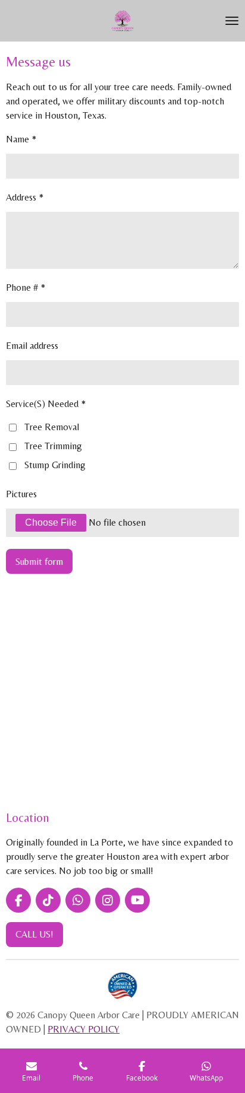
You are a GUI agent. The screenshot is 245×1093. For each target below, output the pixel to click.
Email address (32, 345)
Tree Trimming (53, 446)
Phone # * (25, 287)
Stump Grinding (55, 465)
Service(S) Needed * (46, 403)
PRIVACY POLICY (84, 1029)
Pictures (21, 494)
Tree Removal (51, 427)
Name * (21, 139)
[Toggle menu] (232, 21)
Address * (24, 197)
